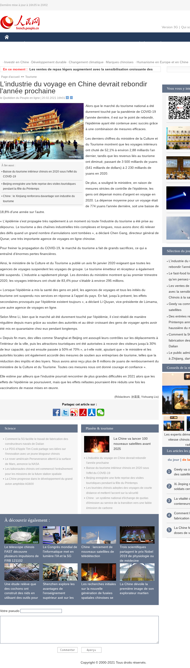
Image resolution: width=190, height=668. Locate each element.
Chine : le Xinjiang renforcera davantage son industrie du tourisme (39, 198)
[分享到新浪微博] (74, 412)
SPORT (177, 44)
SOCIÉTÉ (137, 44)
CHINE (13, 44)
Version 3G (170, 27)
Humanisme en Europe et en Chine (162, 62)
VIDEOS (53, 53)
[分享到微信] (100, 412)
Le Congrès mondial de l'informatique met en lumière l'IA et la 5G (60, 551)
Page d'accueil (10, 76)
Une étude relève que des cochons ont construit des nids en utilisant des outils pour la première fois (21, 593)
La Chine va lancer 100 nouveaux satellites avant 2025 (132, 444)
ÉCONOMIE (33, 44)
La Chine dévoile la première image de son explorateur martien (137, 588)
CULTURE (116, 44)
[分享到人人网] (91, 412)
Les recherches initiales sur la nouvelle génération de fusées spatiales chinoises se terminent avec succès (98, 593)
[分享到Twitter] (65, 412)
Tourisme (31, 76)
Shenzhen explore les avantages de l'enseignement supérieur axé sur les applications (59, 593)
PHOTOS (34, 53)
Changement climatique (86, 62)
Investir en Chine (16, 62)
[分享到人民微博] (83, 412)
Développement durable (48, 62)
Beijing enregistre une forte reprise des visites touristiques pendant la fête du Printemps (39, 186)
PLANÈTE (158, 44)
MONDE (55, 44)
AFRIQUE (74, 44)
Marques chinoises (119, 62)
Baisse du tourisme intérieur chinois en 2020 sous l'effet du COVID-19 (40, 174)
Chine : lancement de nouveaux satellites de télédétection (97, 551)
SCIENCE (95, 44)
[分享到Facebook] (56, 412)
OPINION (14, 53)
